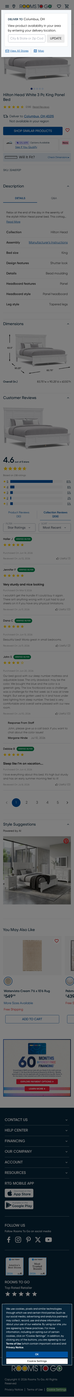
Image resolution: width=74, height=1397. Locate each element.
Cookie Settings (37, 1361)
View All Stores (19, 51)
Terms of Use (13, 1344)
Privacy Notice (14, 1347)
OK (37, 1354)
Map (41, 51)
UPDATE (55, 38)
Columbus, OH (34, 19)
